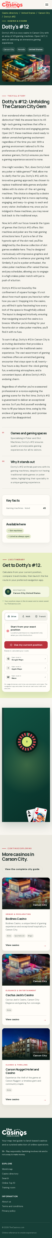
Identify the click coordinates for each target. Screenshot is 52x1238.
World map (7, 1169)
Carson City (44, 13)
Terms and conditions (12, 1206)
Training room (8, 1187)
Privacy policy (8, 1210)
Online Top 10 (8, 1183)
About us (6, 1201)
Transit (42, 616)
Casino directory (10, 13)
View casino (26, 945)
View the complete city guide (22, 869)
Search (5, 1178)
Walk (28, 616)
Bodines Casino (16, 919)
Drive (13, 616)
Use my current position (28, 644)
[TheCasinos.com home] (12, 4)
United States (28, 13)
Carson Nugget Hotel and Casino (22, 1071)
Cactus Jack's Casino (20, 995)
